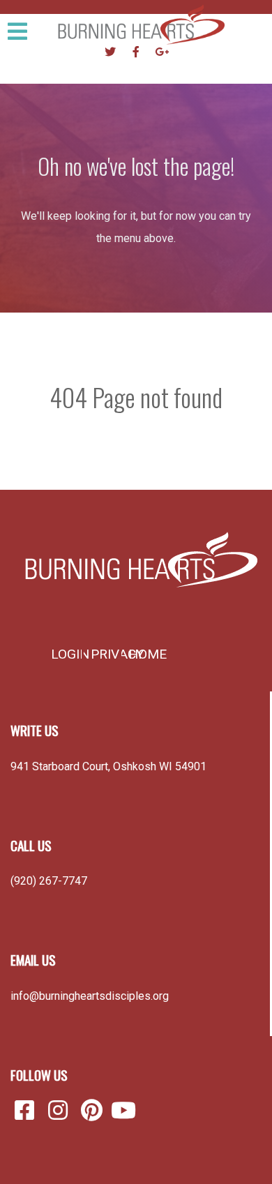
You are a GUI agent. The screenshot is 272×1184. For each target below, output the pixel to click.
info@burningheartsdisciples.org (89, 996)
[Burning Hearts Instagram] (60, 1110)
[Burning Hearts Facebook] (27, 1110)
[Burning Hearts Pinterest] (94, 1110)
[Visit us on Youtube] (123, 1110)
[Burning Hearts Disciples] (136, 559)
